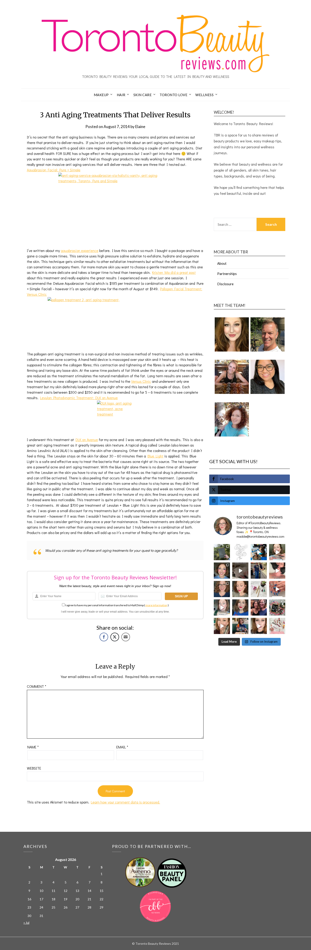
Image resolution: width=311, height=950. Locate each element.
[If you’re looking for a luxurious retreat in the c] (240, 570)
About (222, 263)
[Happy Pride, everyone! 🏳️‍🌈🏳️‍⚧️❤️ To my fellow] (222, 570)
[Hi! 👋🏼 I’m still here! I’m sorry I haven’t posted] (240, 607)
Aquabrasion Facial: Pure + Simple (53, 169)
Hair (121, 95)
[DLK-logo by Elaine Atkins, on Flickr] (115, 419)
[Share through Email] (125, 637)
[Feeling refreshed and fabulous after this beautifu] (277, 589)
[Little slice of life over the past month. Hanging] (240, 626)
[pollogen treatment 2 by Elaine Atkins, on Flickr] (115, 324)
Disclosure (225, 284)
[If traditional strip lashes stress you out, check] (277, 552)
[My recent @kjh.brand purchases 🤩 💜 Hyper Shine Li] (259, 589)
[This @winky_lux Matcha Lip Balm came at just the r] (222, 607)
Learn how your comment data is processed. (125, 802)
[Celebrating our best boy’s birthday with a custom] (259, 552)
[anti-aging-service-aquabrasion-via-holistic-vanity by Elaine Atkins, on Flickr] (115, 210)
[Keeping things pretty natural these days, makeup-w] (222, 589)
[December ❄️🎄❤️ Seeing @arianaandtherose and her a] (259, 607)
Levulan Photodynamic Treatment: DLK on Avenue (79, 397)
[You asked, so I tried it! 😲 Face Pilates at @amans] (277, 570)
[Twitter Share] (114, 637)
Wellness (204, 95)
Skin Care (142, 95)
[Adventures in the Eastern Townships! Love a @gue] (222, 552)
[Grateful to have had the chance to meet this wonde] (259, 570)
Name (33, 747)
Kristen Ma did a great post (174, 272)
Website (34, 768)
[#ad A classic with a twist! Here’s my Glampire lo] (259, 626)
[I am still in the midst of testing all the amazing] (277, 626)
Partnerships (227, 274)
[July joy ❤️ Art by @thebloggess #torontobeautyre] (240, 552)
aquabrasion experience (79, 250)
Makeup (101, 95)
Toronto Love (173, 95)
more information (156, 605)
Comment (36, 686)
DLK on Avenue (87, 439)
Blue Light (155, 456)
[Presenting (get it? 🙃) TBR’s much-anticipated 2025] (277, 607)
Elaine (140, 126)
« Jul (26, 922)
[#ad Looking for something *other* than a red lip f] (222, 626)
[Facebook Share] (103, 637)
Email (122, 747)
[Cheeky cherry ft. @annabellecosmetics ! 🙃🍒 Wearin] (240, 589)
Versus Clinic (141, 381)
